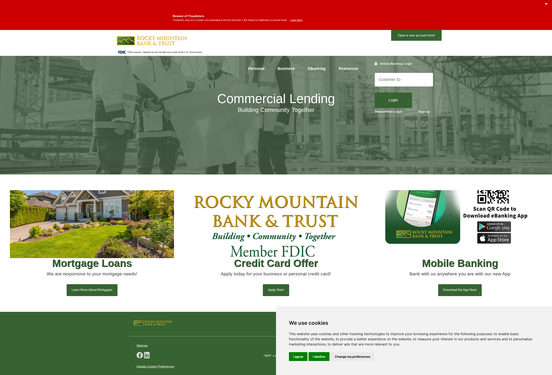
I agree (298, 356)
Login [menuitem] (393, 100)
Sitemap (142, 345)
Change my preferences (352, 356)
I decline (319, 356)
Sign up (424, 111)
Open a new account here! (416, 35)
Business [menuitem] (286, 68)
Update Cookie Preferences (155, 366)
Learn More (296, 20)
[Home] (160, 40)
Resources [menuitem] (348, 68)
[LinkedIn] (147, 356)
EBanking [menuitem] (317, 68)
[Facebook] (139, 356)
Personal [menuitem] (256, 68)
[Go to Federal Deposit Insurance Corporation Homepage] (160, 53)
